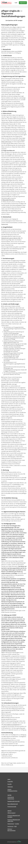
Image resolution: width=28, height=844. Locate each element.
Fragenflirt (10, 781)
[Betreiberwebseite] (19, 841)
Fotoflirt (10, 784)
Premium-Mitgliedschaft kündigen (14, 816)
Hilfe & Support (11, 813)
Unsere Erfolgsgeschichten (12, 790)
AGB (15, 826)
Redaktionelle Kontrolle (14, 801)
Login (16, 2)
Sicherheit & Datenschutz (11, 797)
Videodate (10, 786)
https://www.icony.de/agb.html (12, 724)
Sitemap (10, 829)
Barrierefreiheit (11, 830)
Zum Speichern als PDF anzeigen (14, 20)
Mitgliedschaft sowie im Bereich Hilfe (10, 238)
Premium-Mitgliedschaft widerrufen (14, 820)
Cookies (17, 823)
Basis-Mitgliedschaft (13, 804)
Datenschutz (4, 224)
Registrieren (23, 2)
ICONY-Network (21, 63)
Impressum (10, 826)
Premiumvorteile (12, 806)
